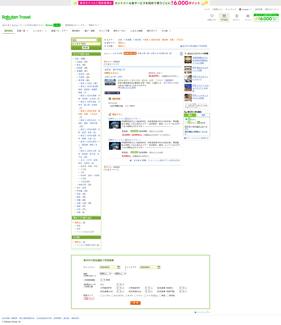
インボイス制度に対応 (86, 245)
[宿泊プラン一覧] (112, 93)
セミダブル (119, 295)
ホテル (193, 120)
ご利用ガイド (217, 9)
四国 (78, 206)
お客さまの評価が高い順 (161, 53)
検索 (135, 303)
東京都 (138, 40)
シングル (106, 295)
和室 (163, 295)
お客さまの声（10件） (114, 77)
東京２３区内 (86, 83)
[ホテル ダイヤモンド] (168, 81)
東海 (78, 197)
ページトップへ (203, 312)
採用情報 (57, 318)
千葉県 (81, 77)
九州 (78, 209)
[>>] (181, 53)
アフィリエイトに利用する (197, 138)
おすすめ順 (117, 53)
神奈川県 (82, 185)
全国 (120, 40)
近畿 (78, 200)
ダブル (130, 295)
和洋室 (172, 295)
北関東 (79, 68)
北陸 (78, 194)
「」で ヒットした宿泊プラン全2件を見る (156, 160)
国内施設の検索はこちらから (196, 133)
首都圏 (128, 40)
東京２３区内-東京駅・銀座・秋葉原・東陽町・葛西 (89, 89)
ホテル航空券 (198, 123)
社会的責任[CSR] (44, 318)
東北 (78, 65)
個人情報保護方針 (27, 318)
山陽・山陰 (81, 203)
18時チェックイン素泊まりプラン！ (124, 140)
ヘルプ (206, 9)
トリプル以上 (152, 295)
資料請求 (75, 318)
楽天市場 (258, 9)
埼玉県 (81, 74)
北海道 (79, 62)
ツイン (140, 295)
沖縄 (78, 212)
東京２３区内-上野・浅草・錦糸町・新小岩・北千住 (89, 154)
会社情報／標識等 (9, 318)
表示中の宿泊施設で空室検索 (194, 46)
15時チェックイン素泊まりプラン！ (124, 118)
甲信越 (79, 191)
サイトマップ (231, 9)
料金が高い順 (143, 53)
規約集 (66, 318)
